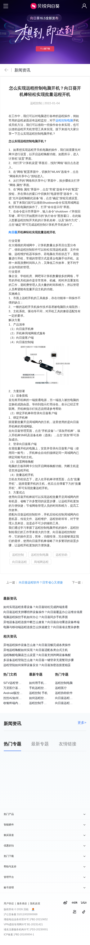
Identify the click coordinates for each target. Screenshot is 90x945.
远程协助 (61, 554)
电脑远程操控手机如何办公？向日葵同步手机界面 (35, 617)
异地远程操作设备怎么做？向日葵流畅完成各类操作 (37, 645)
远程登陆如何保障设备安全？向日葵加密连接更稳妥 (37, 665)
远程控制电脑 (64, 120)
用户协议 (9, 903)
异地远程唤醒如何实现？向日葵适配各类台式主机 (35, 650)
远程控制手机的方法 (42, 703)
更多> (82, 722)
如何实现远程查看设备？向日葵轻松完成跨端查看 (35, 607)
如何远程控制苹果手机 (43, 698)
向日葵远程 (19, 562)
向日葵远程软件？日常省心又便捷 (41, 582)
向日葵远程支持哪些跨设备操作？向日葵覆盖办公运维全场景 (42, 612)
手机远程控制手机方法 (43, 688)
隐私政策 (35, 903)
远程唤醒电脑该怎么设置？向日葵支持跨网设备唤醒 (37, 655)
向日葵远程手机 (65, 698)
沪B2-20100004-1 (24, 934)
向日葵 (13, 232)
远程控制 (18, 554)
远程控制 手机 (38, 693)
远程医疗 (61, 688)
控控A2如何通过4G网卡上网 (21, 698)
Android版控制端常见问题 (20, 693)
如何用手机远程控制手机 (45, 683)
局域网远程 (41, 562)
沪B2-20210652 (39, 919)
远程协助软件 (64, 693)
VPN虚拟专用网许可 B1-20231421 (23, 924)
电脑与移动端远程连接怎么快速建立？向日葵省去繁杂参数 (41, 627)
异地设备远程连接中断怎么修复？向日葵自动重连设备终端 (41, 622)
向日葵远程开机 (65, 703)
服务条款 (22, 903)
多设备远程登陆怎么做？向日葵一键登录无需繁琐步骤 (38, 660)
